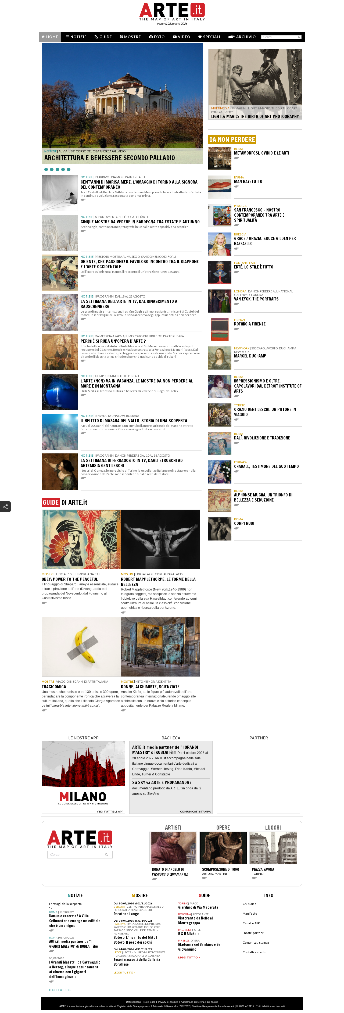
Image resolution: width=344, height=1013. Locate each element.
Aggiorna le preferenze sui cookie (199, 1002)
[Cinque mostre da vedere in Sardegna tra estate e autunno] (60, 233)
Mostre (132, 37)
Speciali (211, 37)
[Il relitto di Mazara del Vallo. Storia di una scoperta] (60, 432)
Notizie (78, 37)
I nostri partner (253, 933)
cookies (174, 1002)
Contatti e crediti (254, 952)
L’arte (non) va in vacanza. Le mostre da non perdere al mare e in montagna (137, 383)
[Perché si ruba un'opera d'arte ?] (60, 352)
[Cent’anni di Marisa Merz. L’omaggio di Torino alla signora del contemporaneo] (60, 193)
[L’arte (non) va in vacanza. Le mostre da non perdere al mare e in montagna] (60, 392)
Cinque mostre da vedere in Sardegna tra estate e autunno (140, 222)
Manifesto (250, 913)
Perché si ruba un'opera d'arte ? (113, 341)
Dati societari (133, 1002)
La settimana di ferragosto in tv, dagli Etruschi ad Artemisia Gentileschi (132, 462)
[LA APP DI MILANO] (83, 812)
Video (184, 37)
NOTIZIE (50, 151)
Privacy (162, 1002)
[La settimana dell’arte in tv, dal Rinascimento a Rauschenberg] (60, 312)
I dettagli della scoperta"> (74, 915)
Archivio (246, 37)
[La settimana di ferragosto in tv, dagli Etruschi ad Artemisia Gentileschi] (60, 471)
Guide (105, 37)
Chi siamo (249, 903)
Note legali (149, 1002)
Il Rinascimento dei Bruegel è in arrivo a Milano (116, 158)
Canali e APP (251, 923)
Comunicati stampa (256, 942)
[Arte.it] (172, 10)
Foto (159, 37)
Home (52, 37)
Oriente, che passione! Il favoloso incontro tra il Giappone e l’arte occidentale (140, 264)
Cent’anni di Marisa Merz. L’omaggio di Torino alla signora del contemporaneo (139, 184)
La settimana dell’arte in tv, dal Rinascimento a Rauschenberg (129, 303)
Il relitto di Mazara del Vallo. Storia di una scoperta (134, 421)
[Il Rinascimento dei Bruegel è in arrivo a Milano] (122, 103)
